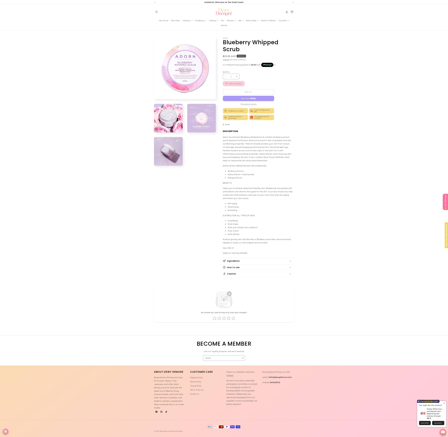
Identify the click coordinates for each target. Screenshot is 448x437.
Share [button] (227, 124)
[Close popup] (444, 403)
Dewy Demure (164, 431)
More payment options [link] (248, 104)
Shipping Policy (196, 377)
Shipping (226, 59)
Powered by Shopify (176, 431)
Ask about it (438, 423)
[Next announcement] (293, 2)
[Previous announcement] (154, 2)
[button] (156, 11)
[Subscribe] (242, 358)
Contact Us (194, 394)
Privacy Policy (195, 386)
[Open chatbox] (443, 432)
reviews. (230, 375)
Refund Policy (195, 382)
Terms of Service (197, 390)
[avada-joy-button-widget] (5, 431)
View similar (425, 423)
